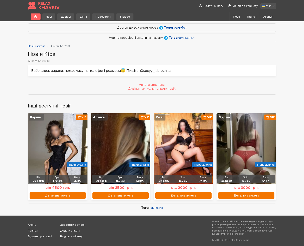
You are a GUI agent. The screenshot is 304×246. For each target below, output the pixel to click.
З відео (125, 16)
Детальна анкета (58, 195)
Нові (49, 16)
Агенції (268, 16)
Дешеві (66, 16)
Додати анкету (213, 6)
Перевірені (103, 16)
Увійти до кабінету (245, 6)
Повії (236, 16)
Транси (251, 16)
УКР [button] (268, 6)
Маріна (224, 117)
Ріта (159, 117)
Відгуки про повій (40, 236)
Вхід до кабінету (71, 236)
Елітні (83, 16)
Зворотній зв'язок (72, 225)
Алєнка (99, 117)
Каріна (35, 117)
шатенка (157, 208)
